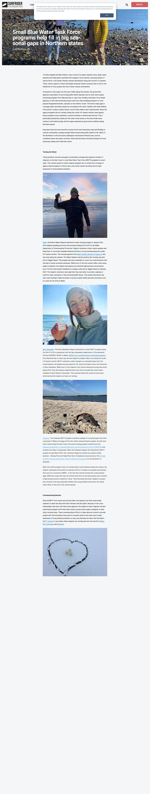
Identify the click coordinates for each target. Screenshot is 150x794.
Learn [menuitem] (33, 5)
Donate (139, 5)
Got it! (106, 15)
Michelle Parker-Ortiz (22, 49)
